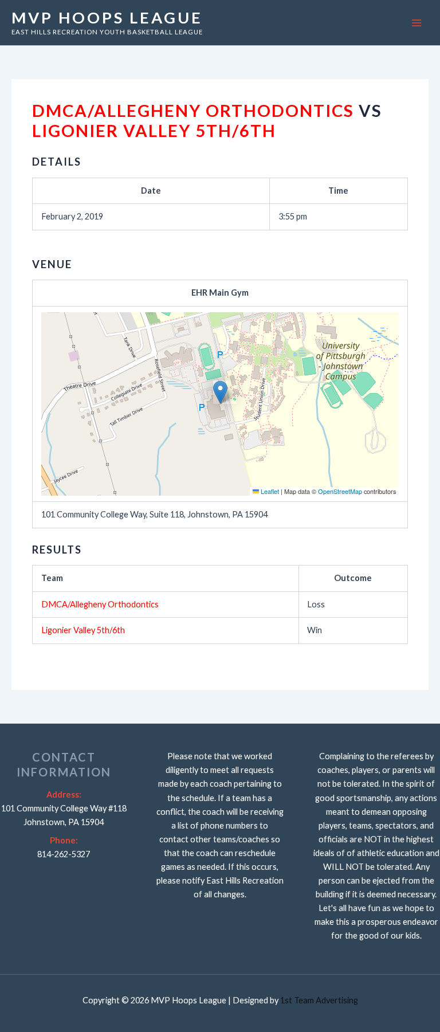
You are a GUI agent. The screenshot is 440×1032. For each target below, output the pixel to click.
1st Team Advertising (319, 1000)
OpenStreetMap (340, 491)
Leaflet (269, 491)
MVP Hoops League (107, 17)
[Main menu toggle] (416, 23)
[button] (220, 392)
